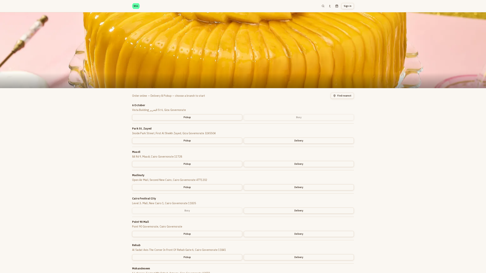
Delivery (298, 140)
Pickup (187, 117)
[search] (323, 6)
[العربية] (330, 6)
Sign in (347, 6)
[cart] (337, 6)
